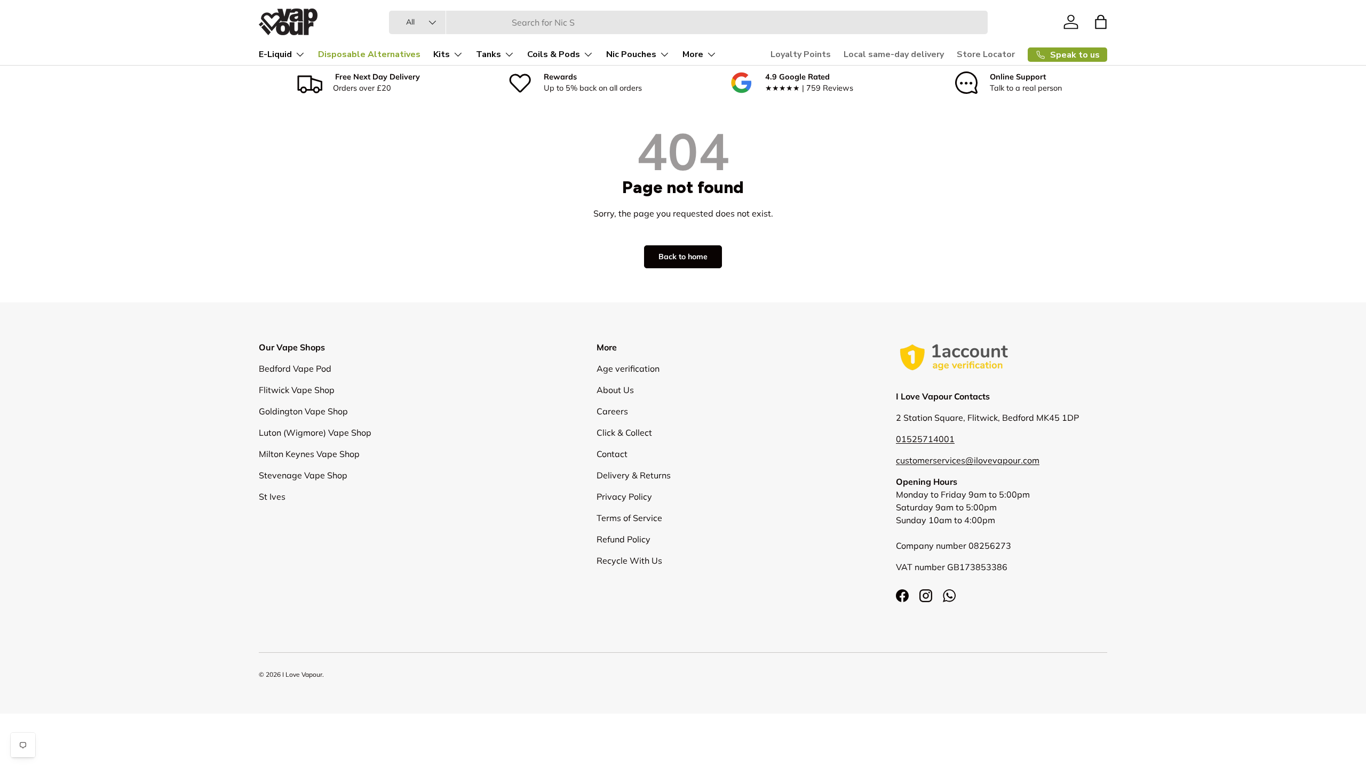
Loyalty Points (801, 54)
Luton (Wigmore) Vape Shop (315, 432)
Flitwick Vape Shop (297, 390)
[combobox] (688, 22)
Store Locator (986, 54)
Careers (612, 411)
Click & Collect (624, 432)
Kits (441, 54)
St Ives (272, 496)
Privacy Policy (624, 496)
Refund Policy (623, 539)
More (692, 54)
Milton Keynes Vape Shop (309, 454)
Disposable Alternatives (369, 54)
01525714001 (925, 439)
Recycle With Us (629, 560)
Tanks (488, 54)
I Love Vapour (302, 674)
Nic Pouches (631, 54)
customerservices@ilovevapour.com (967, 460)
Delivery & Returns (634, 475)
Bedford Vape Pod (295, 368)
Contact (612, 454)
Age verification (628, 368)
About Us (615, 390)
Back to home (683, 256)
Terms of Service (629, 518)
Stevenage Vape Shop (303, 475)
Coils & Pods (553, 54)
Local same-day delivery (894, 54)
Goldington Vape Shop (303, 411)
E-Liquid (275, 54)
